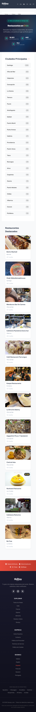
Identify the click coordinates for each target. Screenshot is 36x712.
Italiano (18, 659)
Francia (18, 609)
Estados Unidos (18, 619)
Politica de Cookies (18, 647)
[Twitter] (22, 591)
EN (20, 4)
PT (33, 4)
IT (17, 4)
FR (27, 4)
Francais (18, 668)
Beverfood (29, 690)
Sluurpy (18, 622)
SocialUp (26, 692)
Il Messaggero (13, 690)
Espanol (18, 665)
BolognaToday (11, 692)
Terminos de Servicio (18, 644)
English (18, 662)
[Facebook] (13, 591)
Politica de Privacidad (18, 640)
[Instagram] (18, 591)
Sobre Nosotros (18, 634)
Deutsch (18, 672)
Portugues (18, 675)
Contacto (18, 637)
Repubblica (5, 690)
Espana (18, 612)
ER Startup (19, 692)
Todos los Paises (18, 602)
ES (24, 4)
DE (30, 4)
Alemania (18, 615)
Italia (18, 606)
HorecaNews (22, 690)
